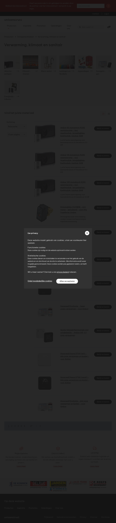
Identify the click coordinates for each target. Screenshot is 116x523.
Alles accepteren (67, 281)
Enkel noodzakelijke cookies (40, 281)
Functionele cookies (36, 247)
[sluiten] (87, 233)
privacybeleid (63, 272)
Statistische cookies (37, 256)
